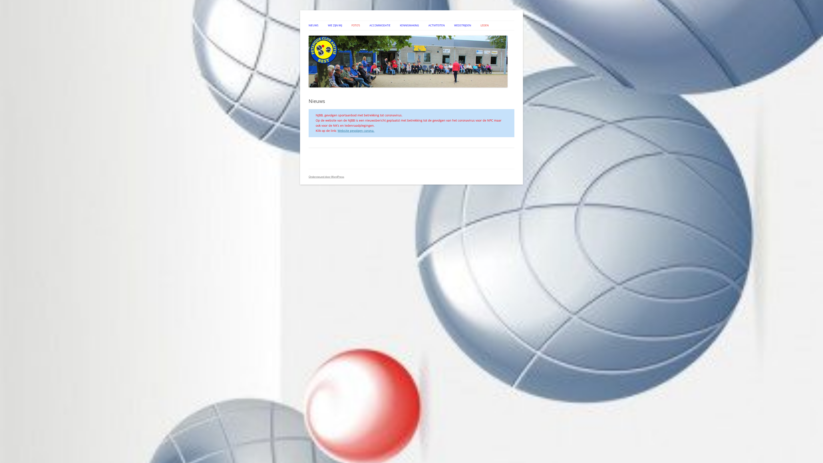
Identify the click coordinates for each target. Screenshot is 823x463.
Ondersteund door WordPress (326, 177)
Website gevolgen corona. (356, 131)
